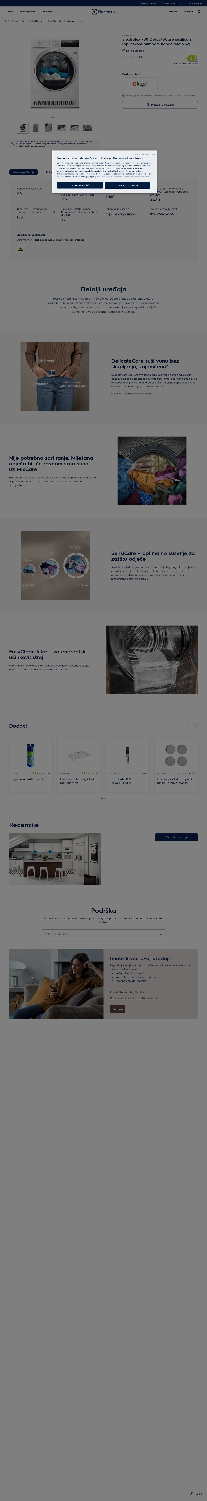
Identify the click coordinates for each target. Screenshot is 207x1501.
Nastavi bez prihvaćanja (144, 154)
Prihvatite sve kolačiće (127, 185)
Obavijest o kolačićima (112, 176)
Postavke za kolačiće (80, 185)
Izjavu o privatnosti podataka (136, 176)
